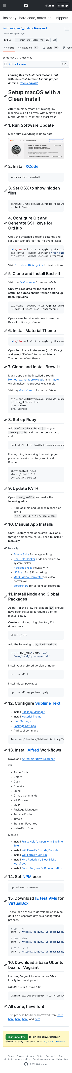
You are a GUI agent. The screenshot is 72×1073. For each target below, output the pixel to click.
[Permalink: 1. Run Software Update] (6, 125)
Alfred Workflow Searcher (38, 758)
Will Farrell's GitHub (34, 854)
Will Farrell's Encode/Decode (40, 850)
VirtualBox (18, 903)
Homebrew (15, 379)
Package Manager (33, 712)
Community (51, 1056)
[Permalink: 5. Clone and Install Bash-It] (6, 273)
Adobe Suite (21, 554)
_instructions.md (34, 28)
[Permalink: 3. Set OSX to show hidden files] (6, 190)
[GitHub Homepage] (26, 1064)
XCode (32, 166)
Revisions (29, 47)
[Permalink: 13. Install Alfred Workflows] (6, 750)
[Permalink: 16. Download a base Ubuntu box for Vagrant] (6, 965)
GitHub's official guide (29, 265)
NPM (27, 876)
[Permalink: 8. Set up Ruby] (6, 419)
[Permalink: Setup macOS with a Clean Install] (6, 95)
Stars (52, 47)
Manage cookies (22, 1059)
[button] (48, 40)
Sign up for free (16, 1037)
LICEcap (19, 572)
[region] (36, 547)
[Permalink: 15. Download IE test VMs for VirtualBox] (6, 900)
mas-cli (55, 379)
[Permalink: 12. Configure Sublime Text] (6, 703)
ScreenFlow (21, 585)
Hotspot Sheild (23, 567)
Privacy (20, 1056)
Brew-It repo (27, 390)
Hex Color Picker (24, 559)
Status (40, 1056)
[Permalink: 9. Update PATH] (6, 488)
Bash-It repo (27, 282)
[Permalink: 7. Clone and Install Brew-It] (6, 366)
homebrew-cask (33, 379)
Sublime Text (47, 703)
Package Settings (25, 726)
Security (30, 1056)
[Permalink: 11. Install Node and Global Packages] (6, 596)
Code (11, 47)
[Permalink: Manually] (6, 548)
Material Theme (31, 716)
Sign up (63, 5)
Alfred (33, 750)
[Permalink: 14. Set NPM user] (6, 876)
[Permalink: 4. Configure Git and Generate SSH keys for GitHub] (6, 223)
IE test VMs (46, 898)
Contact (8, 1059)
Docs (61, 1056)
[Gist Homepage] (26, 6)
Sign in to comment (54, 1041)
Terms (11, 1056)
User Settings (22, 721)
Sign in (49, 5)
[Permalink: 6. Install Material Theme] (6, 330)
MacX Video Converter (28, 577)
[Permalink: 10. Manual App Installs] (6, 524)
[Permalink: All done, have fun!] (6, 1006)
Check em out (29, 83)
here (60, 1015)
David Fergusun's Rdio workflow (42, 868)
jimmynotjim (11, 28)
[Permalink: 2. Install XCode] (6, 166)
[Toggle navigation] (5, 5)
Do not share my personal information (50, 1059)
